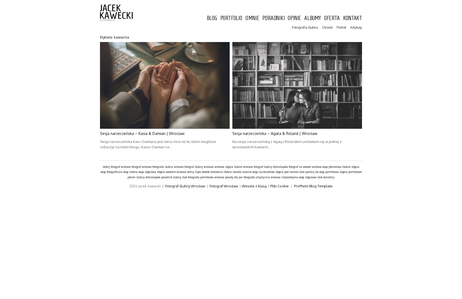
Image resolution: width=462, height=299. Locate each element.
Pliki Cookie (279, 186)
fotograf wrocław (142, 166)
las (316, 171)
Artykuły (356, 27)
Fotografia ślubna (305, 27)
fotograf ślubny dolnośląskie (271, 166)
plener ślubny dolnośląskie (144, 177)
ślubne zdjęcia (350, 166)
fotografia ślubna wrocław (168, 166)
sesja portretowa (329, 171)
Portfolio (231, 18)
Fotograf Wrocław (224, 186)
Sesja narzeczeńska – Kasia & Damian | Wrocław (142, 133)
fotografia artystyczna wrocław (262, 177)
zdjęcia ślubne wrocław (239, 166)
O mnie (252, 18)
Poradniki (273, 18)
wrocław (219, 166)
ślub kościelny (325, 177)
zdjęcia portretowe (351, 171)
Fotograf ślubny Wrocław (185, 186)
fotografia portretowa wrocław (206, 177)
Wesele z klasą (254, 186)
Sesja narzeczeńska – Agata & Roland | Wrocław (274, 133)
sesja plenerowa (331, 166)
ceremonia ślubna (221, 171)
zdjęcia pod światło (286, 171)
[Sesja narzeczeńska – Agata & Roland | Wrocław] (297, 85)
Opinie (294, 18)
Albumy (312, 18)
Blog (212, 18)
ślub (184, 177)
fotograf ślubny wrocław (199, 166)
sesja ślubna (130, 171)
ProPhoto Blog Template (313, 186)
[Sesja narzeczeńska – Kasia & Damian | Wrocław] (165, 85)
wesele (206, 171)
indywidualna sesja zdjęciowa (299, 177)
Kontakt (352, 18)
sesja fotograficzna (111, 171)
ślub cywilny (306, 171)
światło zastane (242, 171)
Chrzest (327, 27)
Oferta (332, 18)
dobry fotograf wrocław (117, 166)
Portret (341, 27)
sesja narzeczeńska (263, 171)
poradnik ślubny (171, 177)
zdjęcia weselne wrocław (171, 171)
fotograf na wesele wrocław (305, 166)
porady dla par (234, 177)
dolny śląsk (194, 171)
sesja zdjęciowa (147, 171)
